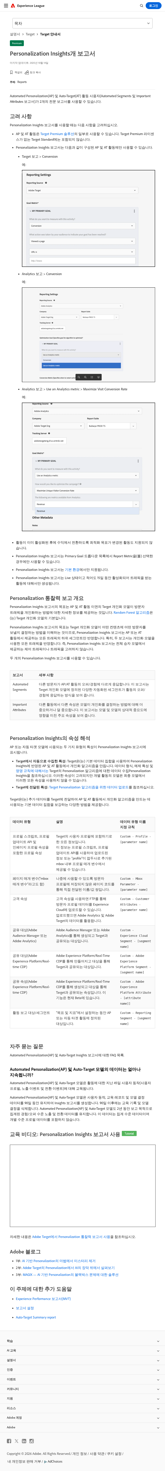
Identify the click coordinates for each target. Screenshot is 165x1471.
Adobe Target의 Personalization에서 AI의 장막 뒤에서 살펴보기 (69, 1268)
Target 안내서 (50, 34)
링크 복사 (35, 72)
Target (30, 34)
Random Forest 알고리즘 (132, 612)
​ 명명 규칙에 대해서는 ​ (32, 771)
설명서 (15, 34)
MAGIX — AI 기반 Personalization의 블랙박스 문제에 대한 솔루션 (71, 1274)
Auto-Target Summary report (36, 1317)
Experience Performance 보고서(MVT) (43, 1299)
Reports (22, 82)
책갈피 (18, 72)
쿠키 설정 (114, 1453)
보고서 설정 (25, 1308)
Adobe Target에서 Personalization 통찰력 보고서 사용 (71, 1236)
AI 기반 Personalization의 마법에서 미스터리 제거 (59, 1261)
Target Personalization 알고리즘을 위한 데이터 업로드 (89, 787)
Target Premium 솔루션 (57, 134)
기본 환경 (72, 569)
